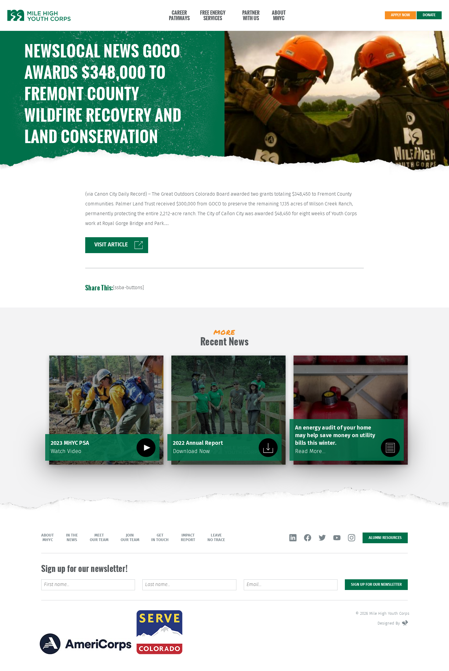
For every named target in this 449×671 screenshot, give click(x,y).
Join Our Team (130, 537)
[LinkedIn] (293, 537)
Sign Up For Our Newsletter (376, 584)
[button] (176, 15)
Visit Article (111, 245)
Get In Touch (160, 537)
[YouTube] (337, 537)
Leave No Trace (216, 537)
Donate (429, 15)
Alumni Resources (385, 538)
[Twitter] (322, 537)
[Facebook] (307, 537)
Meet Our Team (99, 537)
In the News (72, 537)
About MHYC (47, 537)
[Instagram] (351, 537)
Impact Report (188, 537)
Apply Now (400, 15)
